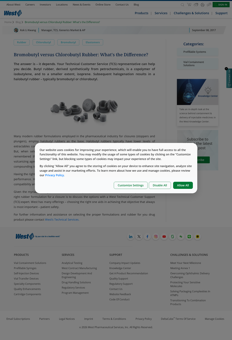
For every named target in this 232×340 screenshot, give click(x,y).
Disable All (160, 185)
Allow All (183, 185)
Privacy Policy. (55, 175)
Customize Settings (131, 185)
